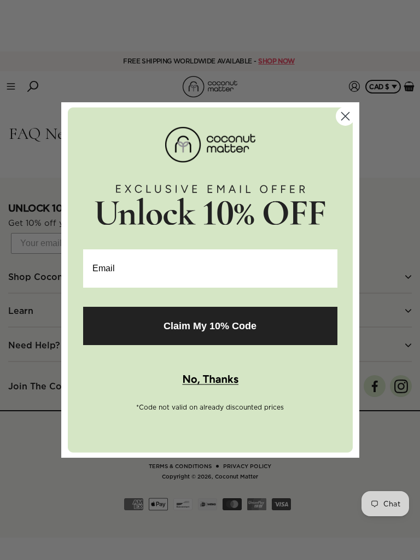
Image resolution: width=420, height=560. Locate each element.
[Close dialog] (345, 116)
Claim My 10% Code (210, 325)
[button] (210, 380)
